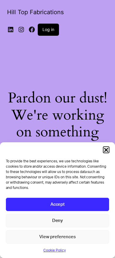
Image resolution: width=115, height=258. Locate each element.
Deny (57, 220)
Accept (57, 204)
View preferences (57, 237)
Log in (48, 29)
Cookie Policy (54, 250)
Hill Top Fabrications (35, 12)
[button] (106, 150)
